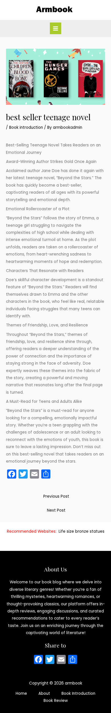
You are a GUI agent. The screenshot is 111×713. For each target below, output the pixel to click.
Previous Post (56, 496)
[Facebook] (38, 660)
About (44, 693)
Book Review (56, 700)
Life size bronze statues (81, 531)
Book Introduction (78, 693)
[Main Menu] (55, 28)
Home (21, 693)
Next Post (56, 510)
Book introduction (26, 127)
